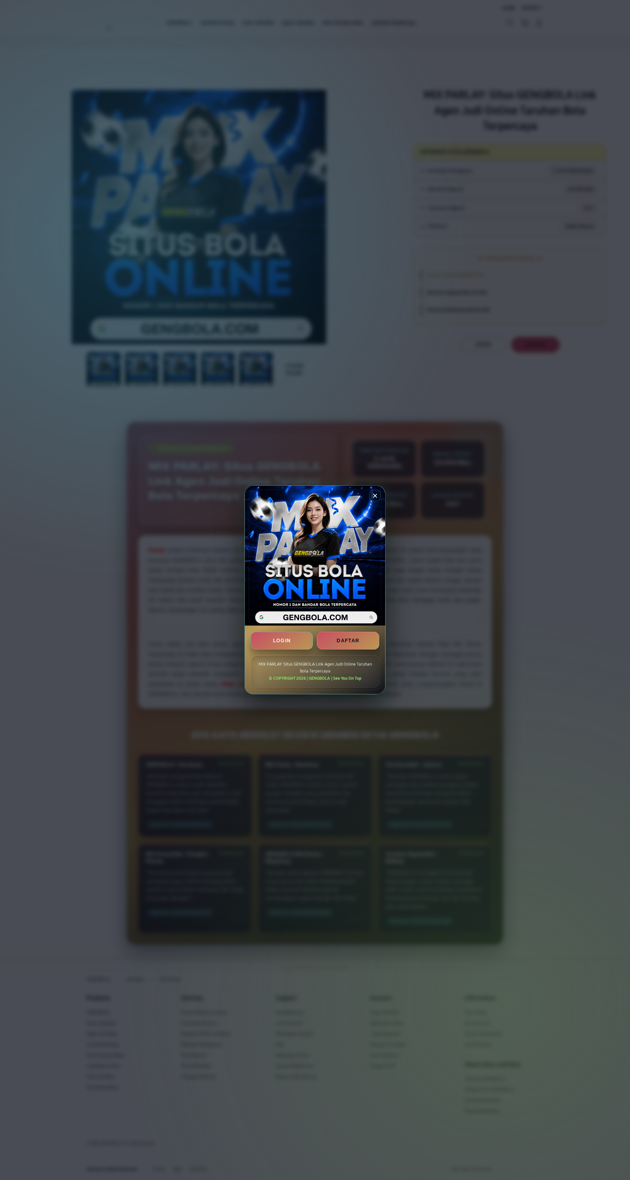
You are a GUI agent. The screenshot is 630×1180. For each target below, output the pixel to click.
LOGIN (282, 641)
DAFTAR (348, 641)
